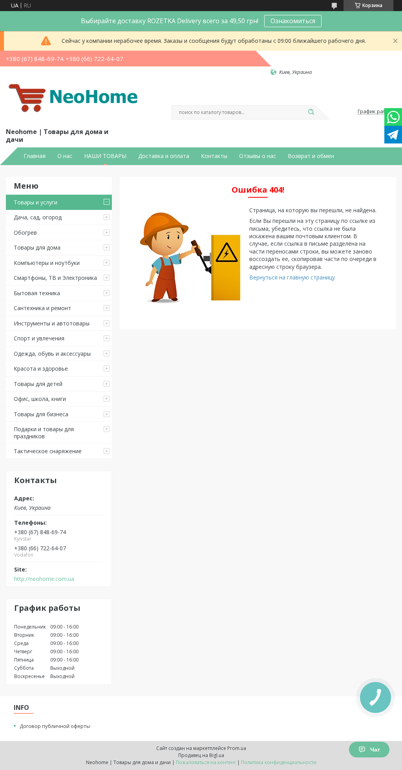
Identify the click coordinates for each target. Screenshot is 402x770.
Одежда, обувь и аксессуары (52, 353)
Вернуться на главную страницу (292, 277)
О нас (64, 156)
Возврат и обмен (311, 156)
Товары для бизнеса (41, 414)
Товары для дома (37, 247)
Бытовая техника (37, 293)
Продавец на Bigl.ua (201, 755)
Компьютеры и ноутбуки (47, 262)
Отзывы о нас (257, 156)
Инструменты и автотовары (52, 323)
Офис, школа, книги (40, 398)
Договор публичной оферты (55, 726)
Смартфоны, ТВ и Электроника (55, 277)
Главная (35, 156)
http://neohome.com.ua (44, 579)
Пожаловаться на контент (206, 762)
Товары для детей (38, 384)
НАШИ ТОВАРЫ (105, 156)
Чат (375, 749)
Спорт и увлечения (39, 338)
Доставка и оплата (163, 156)
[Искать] (311, 112)
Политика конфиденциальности (278, 762)
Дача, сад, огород (38, 217)
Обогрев (25, 232)
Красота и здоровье (41, 368)
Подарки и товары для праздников (44, 432)
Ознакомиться (292, 21)
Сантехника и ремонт (42, 308)
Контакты (214, 156)
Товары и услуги (35, 202)
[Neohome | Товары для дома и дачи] (74, 101)
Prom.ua (236, 748)
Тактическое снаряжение (48, 451)
